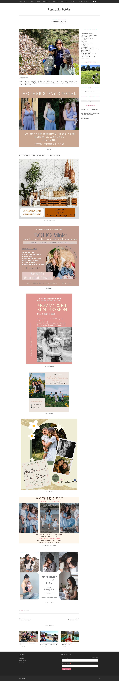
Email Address (66, 663)
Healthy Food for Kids (87, 43)
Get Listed (74, 1)
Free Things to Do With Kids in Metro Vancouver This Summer (49, 643)
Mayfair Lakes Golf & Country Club (27, 643)
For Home (84, 39)
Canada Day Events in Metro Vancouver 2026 (69, 643)
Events (39, 1)
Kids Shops (84, 46)
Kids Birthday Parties (86, 33)
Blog (25, 1)
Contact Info (21, 662)
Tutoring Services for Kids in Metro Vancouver (88, 54)
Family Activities (85, 36)
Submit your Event (22, 660)
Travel (32, 1)
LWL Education (84, 118)
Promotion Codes (84, 1)
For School (84, 41)
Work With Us (65, 1)
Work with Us (21, 658)
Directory (55, 1)
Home (20, 1)
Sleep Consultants (86, 52)
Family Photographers (87, 38)
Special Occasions (61, 20)
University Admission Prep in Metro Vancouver (88, 57)
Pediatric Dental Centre (87, 47)
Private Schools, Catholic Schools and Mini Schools (90, 49)
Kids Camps (46, 1)
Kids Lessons (84, 44)
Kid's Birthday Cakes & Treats (89, 35)
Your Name (65, 658)
